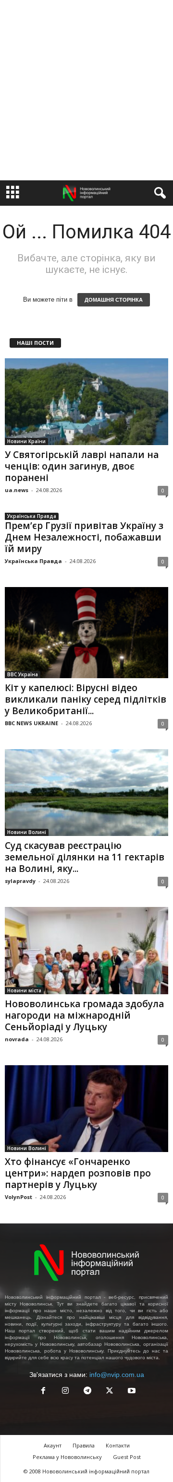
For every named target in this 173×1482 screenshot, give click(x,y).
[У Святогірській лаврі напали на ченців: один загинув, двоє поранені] (86, 401)
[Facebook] (43, 1391)
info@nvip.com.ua (116, 1374)
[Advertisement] (86, 90)
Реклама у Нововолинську (67, 1456)
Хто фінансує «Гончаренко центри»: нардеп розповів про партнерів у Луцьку (78, 1173)
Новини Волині (26, 832)
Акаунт (53, 1445)
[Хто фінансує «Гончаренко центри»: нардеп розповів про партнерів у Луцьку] (86, 1108)
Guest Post (127, 1456)
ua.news (16, 490)
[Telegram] (87, 1391)
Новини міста (24, 990)
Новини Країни (26, 441)
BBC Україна (22, 674)
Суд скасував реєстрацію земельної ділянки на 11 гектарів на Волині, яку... (84, 857)
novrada (17, 1039)
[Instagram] (65, 1391)
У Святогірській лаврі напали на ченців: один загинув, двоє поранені (82, 466)
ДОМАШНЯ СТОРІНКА (114, 300)
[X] (110, 1391)
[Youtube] (131, 1391)
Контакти (118, 1445)
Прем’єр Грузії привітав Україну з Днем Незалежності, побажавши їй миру (84, 537)
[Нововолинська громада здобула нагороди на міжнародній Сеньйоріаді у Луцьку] (86, 950)
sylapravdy (20, 880)
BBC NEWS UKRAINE (31, 723)
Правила (84, 1445)
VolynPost (18, 1196)
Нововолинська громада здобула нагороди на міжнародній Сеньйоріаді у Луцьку (84, 1015)
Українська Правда (31, 516)
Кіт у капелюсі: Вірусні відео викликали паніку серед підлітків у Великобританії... (85, 699)
